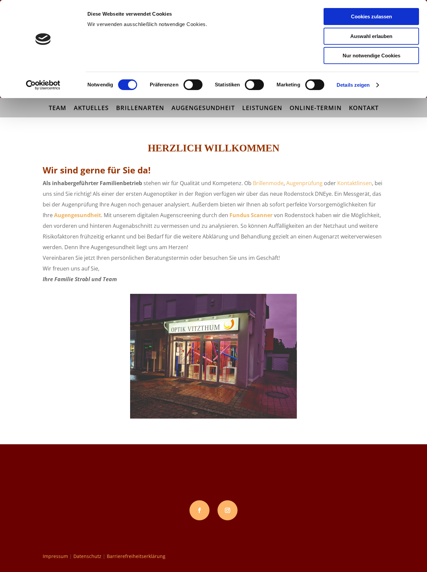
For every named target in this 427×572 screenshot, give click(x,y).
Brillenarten (140, 108)
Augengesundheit (203, 108)
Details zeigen (353, 85)
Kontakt (364, 108)
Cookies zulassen (371, 16)
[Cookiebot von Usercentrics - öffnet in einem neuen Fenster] (43, 85)
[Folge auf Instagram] (228, 510)
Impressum (55, 556)
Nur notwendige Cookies (371, 55)
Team (57, 108)
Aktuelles (91, 108)
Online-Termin (316, 108)
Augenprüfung (304, 183)
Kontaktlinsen (354, 183)
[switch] (192, 84)
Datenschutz (87, 556)
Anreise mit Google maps (93, 510)
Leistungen (262, 108)
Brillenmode (268, 183)
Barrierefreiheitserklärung (136, 556)
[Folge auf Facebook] (199, 510)
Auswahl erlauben (371, 36)
